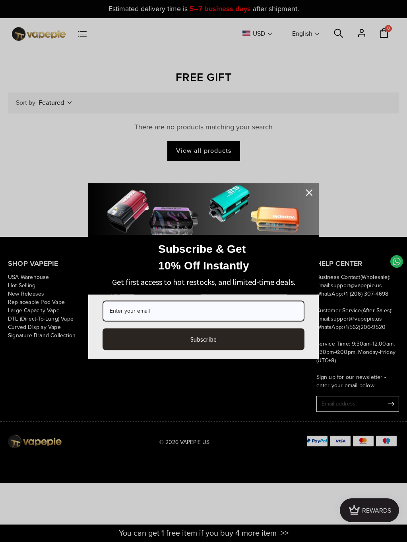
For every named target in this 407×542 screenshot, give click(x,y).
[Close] (309, 192)
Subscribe (203, 339)
